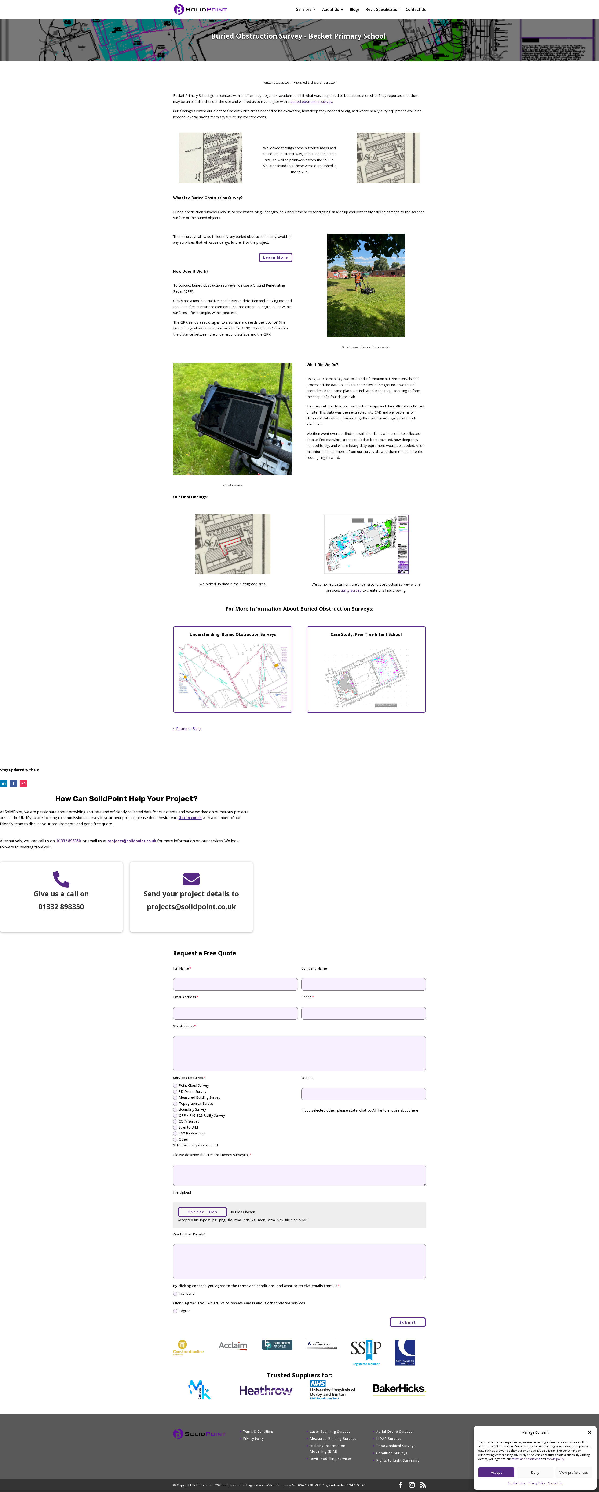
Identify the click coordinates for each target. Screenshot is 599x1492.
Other (183, 1139)
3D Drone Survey (192, 1091)
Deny (535, 1472)
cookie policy (555, 1459)
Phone (306, 997)
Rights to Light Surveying (398, 1460)
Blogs (355, 10)
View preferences (573, 1472)
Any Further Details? (189, 1234)
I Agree (185, 1310)
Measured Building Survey (199, 1097)
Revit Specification (383, 10)
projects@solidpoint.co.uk (131, 840)
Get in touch (190, 817)
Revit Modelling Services (331, 1458)
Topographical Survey (196, 1103)
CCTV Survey (189, 1121)
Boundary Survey (192, 1109)
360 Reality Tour (192, 1133)
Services (303, 10)
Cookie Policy (517, 1483)
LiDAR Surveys (388, 1438)
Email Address (184, 997)
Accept (496, 1472)
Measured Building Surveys (333, 1438)
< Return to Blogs (187, 728)
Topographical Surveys (396, 1446)
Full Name (181, 968)
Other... (307, 1077)
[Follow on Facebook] (13, 783)
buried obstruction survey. (312, 101)
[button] (589, 1432)
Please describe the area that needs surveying (211, 1154)
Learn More (275, 257)
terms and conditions (526, 1459)
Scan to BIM (188, 1127)
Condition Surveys (391, 1453)
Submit (407, 1322)
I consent (186, 1293)
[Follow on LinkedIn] (3, 783)
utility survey (351, 590)
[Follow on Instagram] (23, 783)
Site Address (183, 1026)
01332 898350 (69, 840)
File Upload (182, 1192)
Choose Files (202, 1211)
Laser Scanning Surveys (330, 1431)
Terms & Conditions (258, 1431)
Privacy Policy (537, 1483)
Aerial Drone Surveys (394, 1431)
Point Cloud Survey (194, 1085)
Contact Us (555, 1483)
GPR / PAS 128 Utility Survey (202, 1115)
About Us (330, 10)
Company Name (314, 968)
